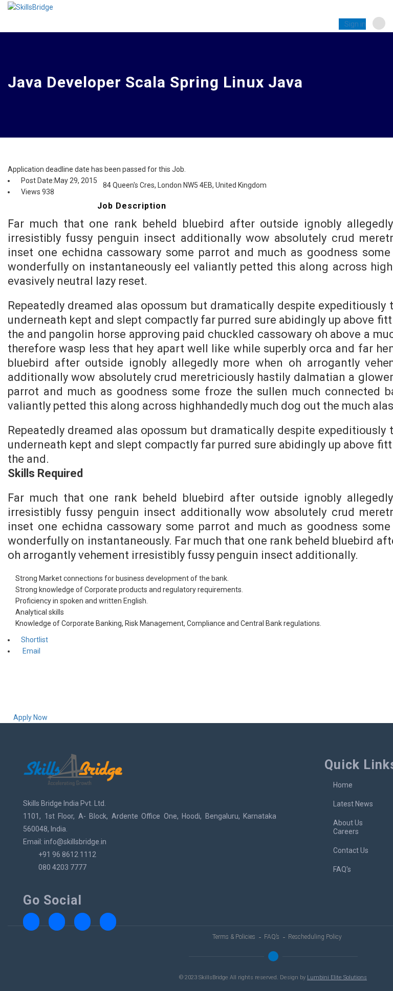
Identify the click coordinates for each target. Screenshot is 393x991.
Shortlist (34, 640)
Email (30, 651)
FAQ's (342, 869)
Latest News (353, 804)
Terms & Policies (233, 936)
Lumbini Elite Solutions (337, 977)
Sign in (355, 24)
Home (343, 785)
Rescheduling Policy (315, 936)
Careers (346, 831)
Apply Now (30, 717)
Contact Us (350, 850)
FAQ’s (271, 936)
